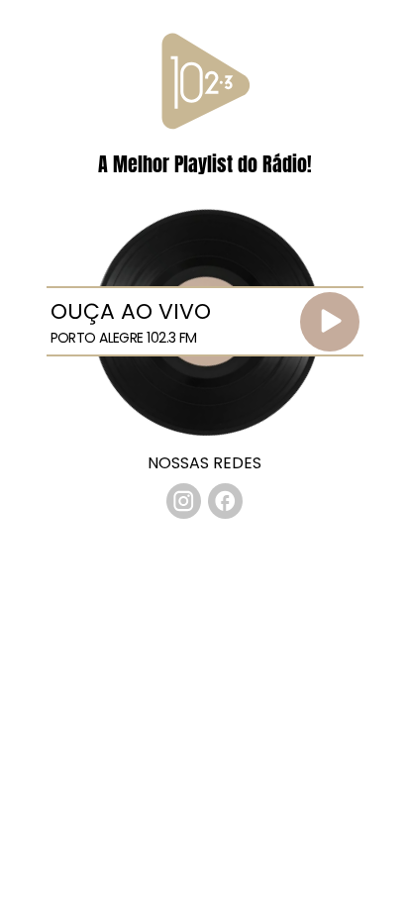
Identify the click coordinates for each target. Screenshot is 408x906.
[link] (184, 501)
